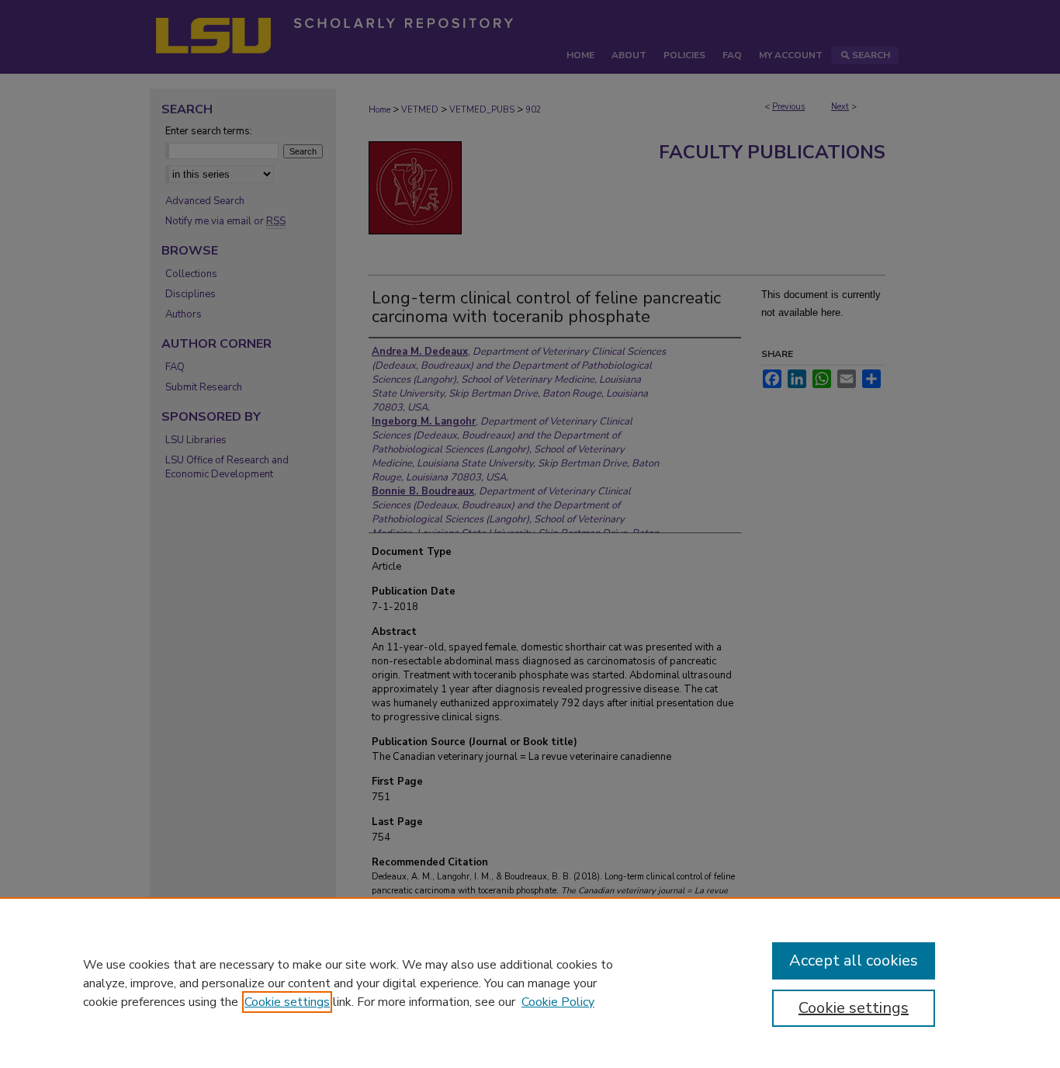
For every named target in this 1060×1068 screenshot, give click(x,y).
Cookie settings (287, 1002)
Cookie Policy (557, 1002)
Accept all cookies (853, 960)
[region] (530, 982)
